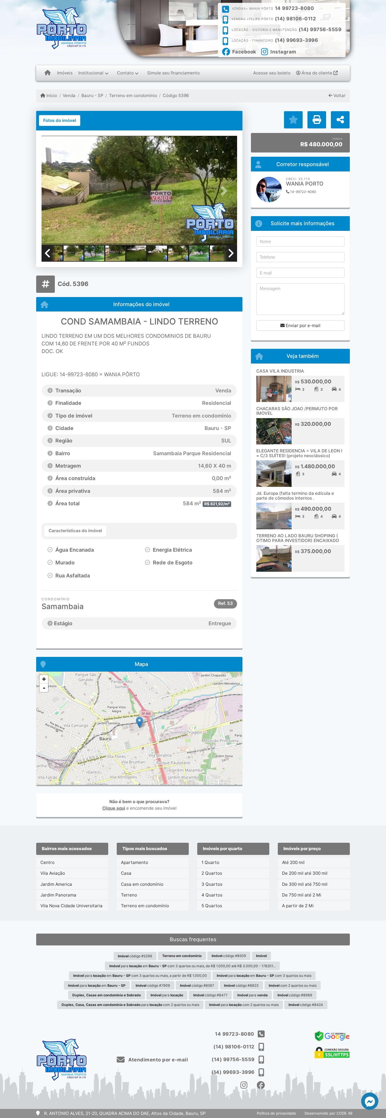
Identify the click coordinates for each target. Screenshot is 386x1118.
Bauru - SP (92, 95)
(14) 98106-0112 (295, 19)
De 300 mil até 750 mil (305, 884)
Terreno (129, 895)
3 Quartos (211, 884)
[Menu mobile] (48, 73)
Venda (69, 95)
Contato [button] (125, 73)
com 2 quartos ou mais (292, 985)
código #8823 (241, 985)
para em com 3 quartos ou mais (264, 975)
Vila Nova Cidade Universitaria (71, 905)
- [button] (44, 688)
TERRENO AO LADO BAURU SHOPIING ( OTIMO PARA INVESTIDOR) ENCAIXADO (297, 538)
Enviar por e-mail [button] (302, 325)
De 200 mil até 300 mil (305, 873)
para (167, 995)
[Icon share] (244, 1085)
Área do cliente (316, 73)
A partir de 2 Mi (298, 905)
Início (51, 95)
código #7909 (153, 985)
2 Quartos (211, 873)
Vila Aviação (52, 873)
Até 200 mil (293, 862)
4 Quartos (211, 895)
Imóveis (65, 73)
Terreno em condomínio (133, 95)
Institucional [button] (90, 73)
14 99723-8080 (294, 8)
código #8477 (210, 995)
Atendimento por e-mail (157, 1060)
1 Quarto (210, 862)
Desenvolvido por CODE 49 (328, 1113)
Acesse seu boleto (271, 73)
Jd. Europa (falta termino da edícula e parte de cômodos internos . (295, 496)
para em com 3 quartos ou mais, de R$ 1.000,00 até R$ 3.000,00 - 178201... (192, 966)
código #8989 (294, 995)
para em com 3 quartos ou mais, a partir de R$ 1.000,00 (140, 975)
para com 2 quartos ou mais (130, 1005)
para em (96, 985)
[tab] (59, 120)
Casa (126, 873)
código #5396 (135, 956)
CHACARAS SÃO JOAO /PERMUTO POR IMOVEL (297, 411)
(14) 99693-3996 (296, 40)
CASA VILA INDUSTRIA (280, 371)
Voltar (339, 95)
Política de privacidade (276, 1113)
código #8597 (197, 985)
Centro (47, 862)
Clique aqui (113, 808)
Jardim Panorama (58, 895)
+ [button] (44, 679)
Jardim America (56, 884)
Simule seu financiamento (173, 73)
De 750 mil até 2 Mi (301, 895)
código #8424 (306, 1005)
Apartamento (134, 862)
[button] (56, 191)
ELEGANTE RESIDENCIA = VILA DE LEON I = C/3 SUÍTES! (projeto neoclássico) (299, 453)
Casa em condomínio (142, 884)
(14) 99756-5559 (320, 29)
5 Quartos (211, 905)
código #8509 (229, 956)
